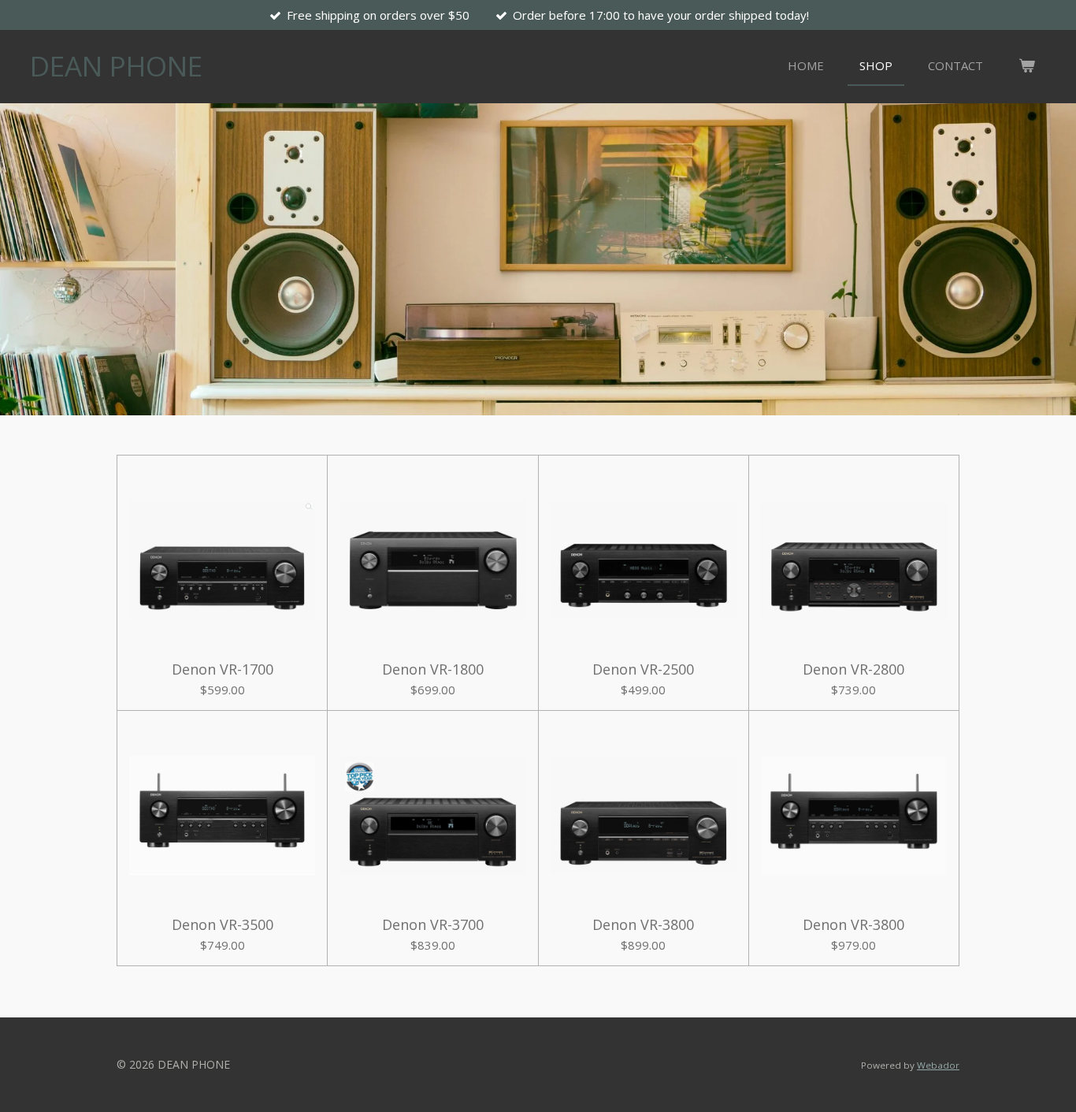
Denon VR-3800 (643, 925)
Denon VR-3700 (433, 925)
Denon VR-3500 (222, 925)
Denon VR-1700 (222, 669)
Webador (938, 1065)
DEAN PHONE (116, 65)
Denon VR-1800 (433, 669)
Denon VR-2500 (643, 669)
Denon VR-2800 (853, 669)
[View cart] (1027, 65)
